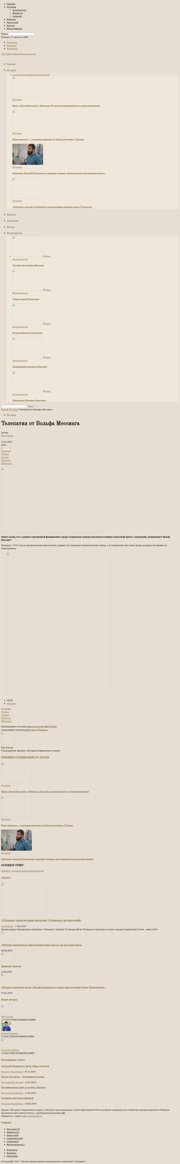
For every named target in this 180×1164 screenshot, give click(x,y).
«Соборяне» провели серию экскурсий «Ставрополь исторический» (41, 920)
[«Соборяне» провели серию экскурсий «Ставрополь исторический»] (24, 914)
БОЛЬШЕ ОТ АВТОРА (36, 757)
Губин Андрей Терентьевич (25, 299)
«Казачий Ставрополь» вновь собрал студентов (25, 1066)
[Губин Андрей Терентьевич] (31, 289)
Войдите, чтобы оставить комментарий (22, 870)
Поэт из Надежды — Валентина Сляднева (22, 1077)
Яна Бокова (7, 435)
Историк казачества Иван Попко (40, 727)
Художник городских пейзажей (17, 1098)
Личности (17, 13)
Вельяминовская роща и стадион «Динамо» (23, 1088)
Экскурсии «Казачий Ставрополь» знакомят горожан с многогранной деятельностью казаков (58, 173)
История (11, 6)
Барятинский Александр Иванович (29, 367)
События (17, 16)
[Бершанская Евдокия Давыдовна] (31, 391)
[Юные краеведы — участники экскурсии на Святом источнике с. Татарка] (27, 130)
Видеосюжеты (14, 28)
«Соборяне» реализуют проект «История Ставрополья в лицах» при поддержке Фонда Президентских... (53, 987)
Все (14, 74)
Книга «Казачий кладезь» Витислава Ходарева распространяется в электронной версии (56, 106)
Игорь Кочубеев (9, 1033)
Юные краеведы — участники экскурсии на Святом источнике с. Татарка (48, 140)
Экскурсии (12, 22)
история (11, 703)
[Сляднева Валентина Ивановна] (31, 256)
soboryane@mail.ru (32, 1116)
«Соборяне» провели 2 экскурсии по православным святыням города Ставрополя (52, 207)
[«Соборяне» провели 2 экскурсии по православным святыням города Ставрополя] (27, 197)
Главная (11, 3)
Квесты (11, 25)
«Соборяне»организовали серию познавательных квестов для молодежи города (41, 945)
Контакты (12, 42)
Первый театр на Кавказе (34, 730)
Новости (11, 19)
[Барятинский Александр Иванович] (31, 357)
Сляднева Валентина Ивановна (28, 265)
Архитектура (19, 10)
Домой (4, 409)
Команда (11, 45)
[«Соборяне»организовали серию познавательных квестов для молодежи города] (8, 939)
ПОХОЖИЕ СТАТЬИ (12, 757)
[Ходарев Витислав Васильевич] (31, 323)
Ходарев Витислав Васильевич (27, 333)
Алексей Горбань (10, 1050)
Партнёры (12, 48)
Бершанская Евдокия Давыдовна (29, 401)
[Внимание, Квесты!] (8, 961)
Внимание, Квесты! (11, 966)
